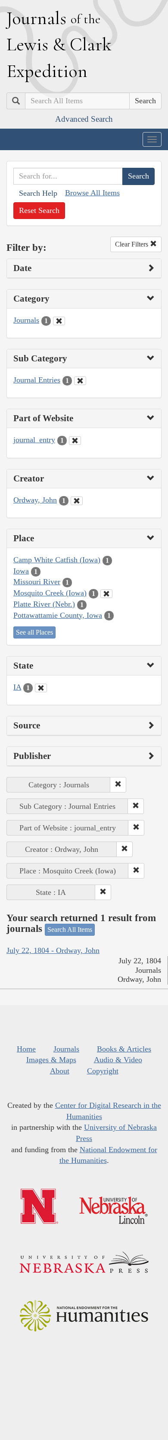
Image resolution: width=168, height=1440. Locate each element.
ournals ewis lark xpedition (59, 44)
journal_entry (34, 439)
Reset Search (39, 210)
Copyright (102, 1071)
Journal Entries (36, 380)
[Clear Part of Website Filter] (75, 440)
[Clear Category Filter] (59, 321)
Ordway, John (35, 500)
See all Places (34, 632)
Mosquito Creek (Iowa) (50, 593)
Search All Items (69, 929)
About (59, 1071)
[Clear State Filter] (41, 688)
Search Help (38, 193)
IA (17, 687)
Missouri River (36, 581)
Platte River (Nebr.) (44, 604)
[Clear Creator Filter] (77, 500)
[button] (118, 784)
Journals (26, 320)
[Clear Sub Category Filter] (80, 380)
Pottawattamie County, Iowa (57, 615)
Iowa (21, 571)
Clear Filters (132, 244)
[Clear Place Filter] (106, 593)
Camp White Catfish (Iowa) (56, 559)
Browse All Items (92, 192)
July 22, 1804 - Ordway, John (53, 950)
